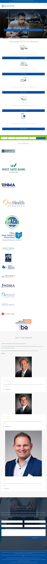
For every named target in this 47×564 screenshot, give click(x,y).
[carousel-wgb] (13, 156)
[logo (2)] (8, 183)
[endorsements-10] (12, 214)
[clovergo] (23, 113)
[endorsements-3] (8, 300)
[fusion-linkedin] (8, 389)
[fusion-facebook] (3, 389)
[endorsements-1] (12, 229)
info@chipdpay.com (31, 0)
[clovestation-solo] (23, 44)
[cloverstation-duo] (23, 60)
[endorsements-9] (8, 244)
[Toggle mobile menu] (45, 4)
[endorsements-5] (8, 281)
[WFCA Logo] (8, 149)
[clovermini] (23, 95)
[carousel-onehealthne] (13, 191)
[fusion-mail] (10, 389)
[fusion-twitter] (5, 389)
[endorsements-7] (8, 262)
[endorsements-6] (8, 272)
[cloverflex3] (23, 77)
